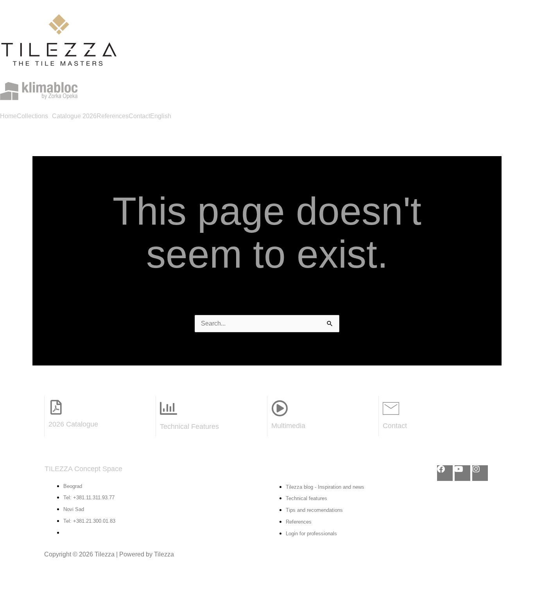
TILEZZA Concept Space (83, 469)
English (160, 116)
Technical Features (189, 426)
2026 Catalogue (73, 424)
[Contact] (391, 408)
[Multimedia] (279, 408)
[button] (34, 116)
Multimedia (288, 426)
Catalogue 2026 (74, 116)
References (113, 116)
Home (8, 116)
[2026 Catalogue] (55, 407)
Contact (139, 116)
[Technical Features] (168, 408)
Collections (32, 116)
